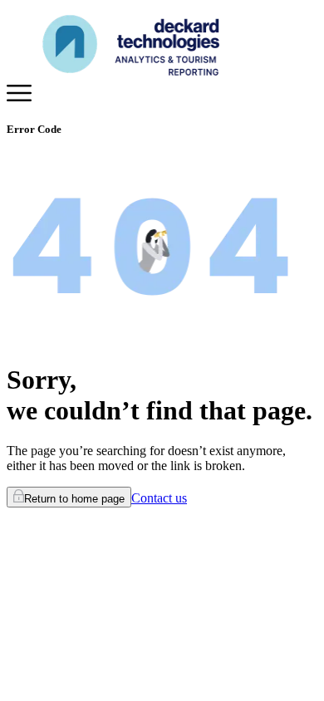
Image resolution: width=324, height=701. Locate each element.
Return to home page (74, 499)
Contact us (159, 498)
